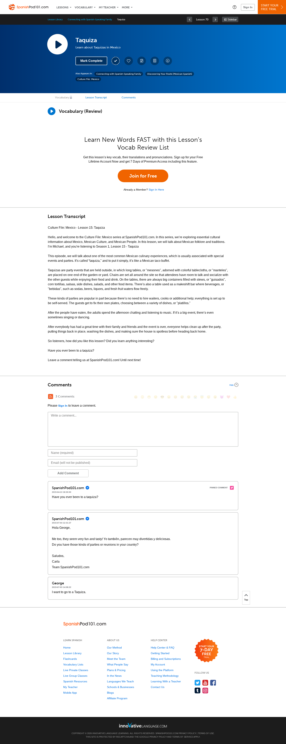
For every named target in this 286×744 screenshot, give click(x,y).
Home (67, 647)
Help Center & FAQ (162, 647)
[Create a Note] (141, 61)
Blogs (110, 692)
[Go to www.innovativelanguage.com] (143, 725)
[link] (189, 19)
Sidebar (232, 19)
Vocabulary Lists (73, 664)
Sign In (248, 7)
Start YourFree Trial (269, 7)
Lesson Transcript (96, 97)
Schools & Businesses (120, 687)
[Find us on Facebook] (213, 683)
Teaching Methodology (165, 675)
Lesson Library (55, 19)
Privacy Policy (187, 733)
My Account (158, 664)
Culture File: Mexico (88, 79)
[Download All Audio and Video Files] (167, 61)
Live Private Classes (75, 670)
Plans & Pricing (116, 670)
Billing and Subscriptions (166, 658)
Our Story (113, 653)
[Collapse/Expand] (143, 385)
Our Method (114, 647)
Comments (129, 97)
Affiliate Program (117, 698)
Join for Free (143, 176)
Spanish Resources (75, 681)
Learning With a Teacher (166, 681)
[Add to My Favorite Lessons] (128, 61)
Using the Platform (162, 670)
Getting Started (160, 653)
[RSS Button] (51, 396)
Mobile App (70, 692)
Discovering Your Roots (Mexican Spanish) (169, 74)
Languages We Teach (120, 681)
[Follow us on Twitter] (198, 683)
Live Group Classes (75, 675)
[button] (234, 7)
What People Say (117, 664)
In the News (114, 675)
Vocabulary (84, 7)
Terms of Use (206, 733)
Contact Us (157, 687)
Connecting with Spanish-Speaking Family (90, 19)
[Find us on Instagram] (205, 690)
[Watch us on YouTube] (205, 683)
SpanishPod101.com (166, 733)
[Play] (51, 111)
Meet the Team (116, 658)
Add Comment (68, 473)
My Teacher (107, 7)
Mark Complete (91, 60)
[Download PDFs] (154, 61)
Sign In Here (156, 189)
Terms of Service (182, 737)
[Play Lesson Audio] (57, 44)
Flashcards (70, 658)
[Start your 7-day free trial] (206, 651)
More (126, 7)
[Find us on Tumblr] (198, 690)
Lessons (62, 7)
